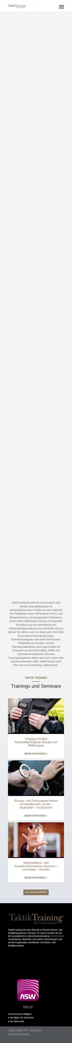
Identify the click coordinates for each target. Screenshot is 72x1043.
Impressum (35, 1030)
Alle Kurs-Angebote (36, 892)
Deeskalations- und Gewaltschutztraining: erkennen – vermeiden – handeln (36, 866)
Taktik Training (15, 1030)
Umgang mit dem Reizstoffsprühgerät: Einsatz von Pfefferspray (36, 742)
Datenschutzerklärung (19, 1034)
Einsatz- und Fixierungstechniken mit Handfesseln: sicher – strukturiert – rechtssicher (36, 804)
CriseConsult (57, 936)
